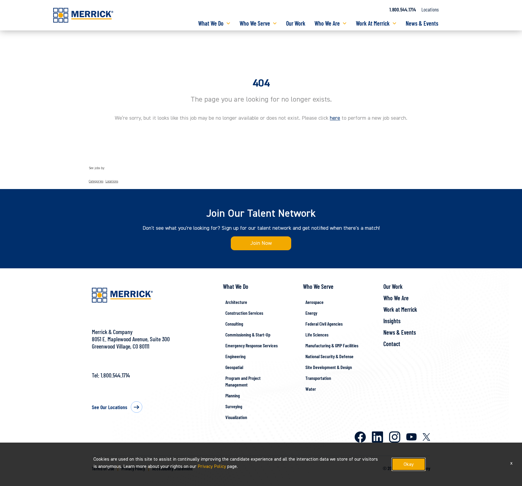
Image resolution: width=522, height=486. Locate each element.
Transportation (318, 378)
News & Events (422, 23)
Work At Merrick (373, 23)
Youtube (411, 437)
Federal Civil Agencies (324, 324)
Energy (311, 313)
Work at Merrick (400, 309)
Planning (232, 395)
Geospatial (234, 367)
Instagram (394, 437)
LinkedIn (377, 437)
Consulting (234, 324)
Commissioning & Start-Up (247, 334)
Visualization (236, 417)
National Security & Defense (329, 356)
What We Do (211, 23)
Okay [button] (409, 464)
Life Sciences (316, 334)
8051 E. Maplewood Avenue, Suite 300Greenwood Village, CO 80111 (131, 342)
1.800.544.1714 (402, 9)
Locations (430, 9)
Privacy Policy (212, 466)
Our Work (295, 23)
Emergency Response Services (251, 345)
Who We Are (327, 23)
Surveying (233, 406)
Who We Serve (255, 23)
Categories (96, 181)
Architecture (236, 302)
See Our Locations (109, 407)
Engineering (235, 356)
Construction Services (244, 313)
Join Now (261, 243)
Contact (391, 343)
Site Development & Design (328, 367)
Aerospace (314, 302)
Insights (392, 320)
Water (310, 389)
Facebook (360, 437)
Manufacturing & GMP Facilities (331, 345)
